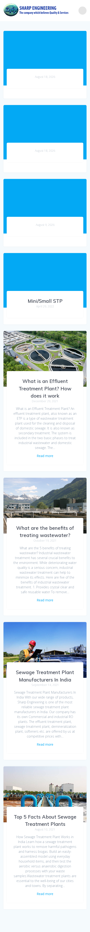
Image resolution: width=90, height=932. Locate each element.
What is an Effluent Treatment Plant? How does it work (45, 388)
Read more (45, 456)
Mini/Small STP (45, 301)
